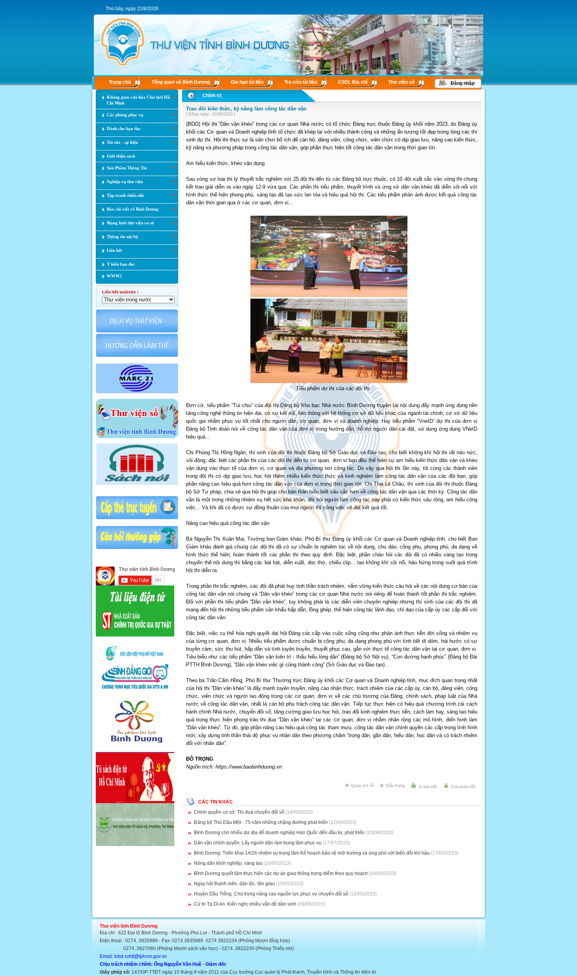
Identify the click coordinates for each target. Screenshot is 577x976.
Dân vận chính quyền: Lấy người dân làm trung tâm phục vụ (257, 843)
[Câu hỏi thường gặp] (137, 548)
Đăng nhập (463, 83)
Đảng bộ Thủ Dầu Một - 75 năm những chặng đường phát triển (261, 822)
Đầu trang (395, 785)
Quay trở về (362, 785)
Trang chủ (120, 82)
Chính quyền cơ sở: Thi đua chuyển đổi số (239, 812)
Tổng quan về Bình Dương (181, 82)
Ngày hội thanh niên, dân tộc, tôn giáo (234, 883)
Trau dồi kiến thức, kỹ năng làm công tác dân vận (246, 109)
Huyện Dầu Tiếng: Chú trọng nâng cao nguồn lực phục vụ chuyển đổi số (271, 894)
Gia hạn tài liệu (247, 82)
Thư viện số (401, 82)
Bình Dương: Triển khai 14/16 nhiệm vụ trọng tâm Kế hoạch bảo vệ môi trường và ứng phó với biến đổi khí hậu (312, 853)
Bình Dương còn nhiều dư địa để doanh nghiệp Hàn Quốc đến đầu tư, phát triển (279, 832)
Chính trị (212, 95)
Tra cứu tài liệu (300, 82)
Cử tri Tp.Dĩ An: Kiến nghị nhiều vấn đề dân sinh (245, 904)
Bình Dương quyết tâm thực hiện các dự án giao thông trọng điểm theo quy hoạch (281, 873)
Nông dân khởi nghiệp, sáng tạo (228, 863)
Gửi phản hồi (463, 786)
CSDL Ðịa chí (352, 82)
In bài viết (428, 786)
